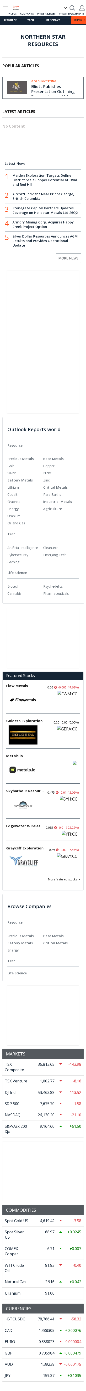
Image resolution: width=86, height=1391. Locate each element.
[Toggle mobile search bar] (72, 7)
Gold (11, 466)
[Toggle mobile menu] (5, 8)
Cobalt (12, 494)
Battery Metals (20, 480)
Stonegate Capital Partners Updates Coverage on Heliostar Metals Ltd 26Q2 (45, 210)
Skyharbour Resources (25, 790)
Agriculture (52, 509)
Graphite (14, 501)
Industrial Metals (57, 501)
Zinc (46, 480)
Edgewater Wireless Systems (25, 825)
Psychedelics (53, 586)
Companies (27, 13)
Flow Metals (17, 685)
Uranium (14, 516)
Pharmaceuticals (56, 593)
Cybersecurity (17, 555)
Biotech (13, 586)
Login (82, 7)
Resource (10, 20)
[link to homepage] (17, 7)
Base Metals (53, 458)
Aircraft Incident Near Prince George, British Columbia (43, 196)
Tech (30, 20)
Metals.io (14, 755)
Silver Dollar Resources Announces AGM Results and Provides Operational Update (45, 241)
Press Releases (46, 13)
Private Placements (71, 13)
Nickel (48, 473)
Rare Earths (52, 494)
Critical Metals (55, 487)
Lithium (13, 487)
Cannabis (14, 593)
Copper (48, 466)
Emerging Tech (54, 555)
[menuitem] (25, 466)
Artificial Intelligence (22, 547)
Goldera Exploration (24, 720)
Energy (13, 509)
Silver (11, 473)
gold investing (43, 81)
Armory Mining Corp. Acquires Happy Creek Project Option (43, 224)
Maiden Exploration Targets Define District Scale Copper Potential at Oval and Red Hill (44, 180)
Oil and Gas (16, 523)
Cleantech (51, 547)
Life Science (52, 20)
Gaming (13, 562)
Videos (12, 13)
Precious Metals (20, 458)
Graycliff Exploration (24, 848)
